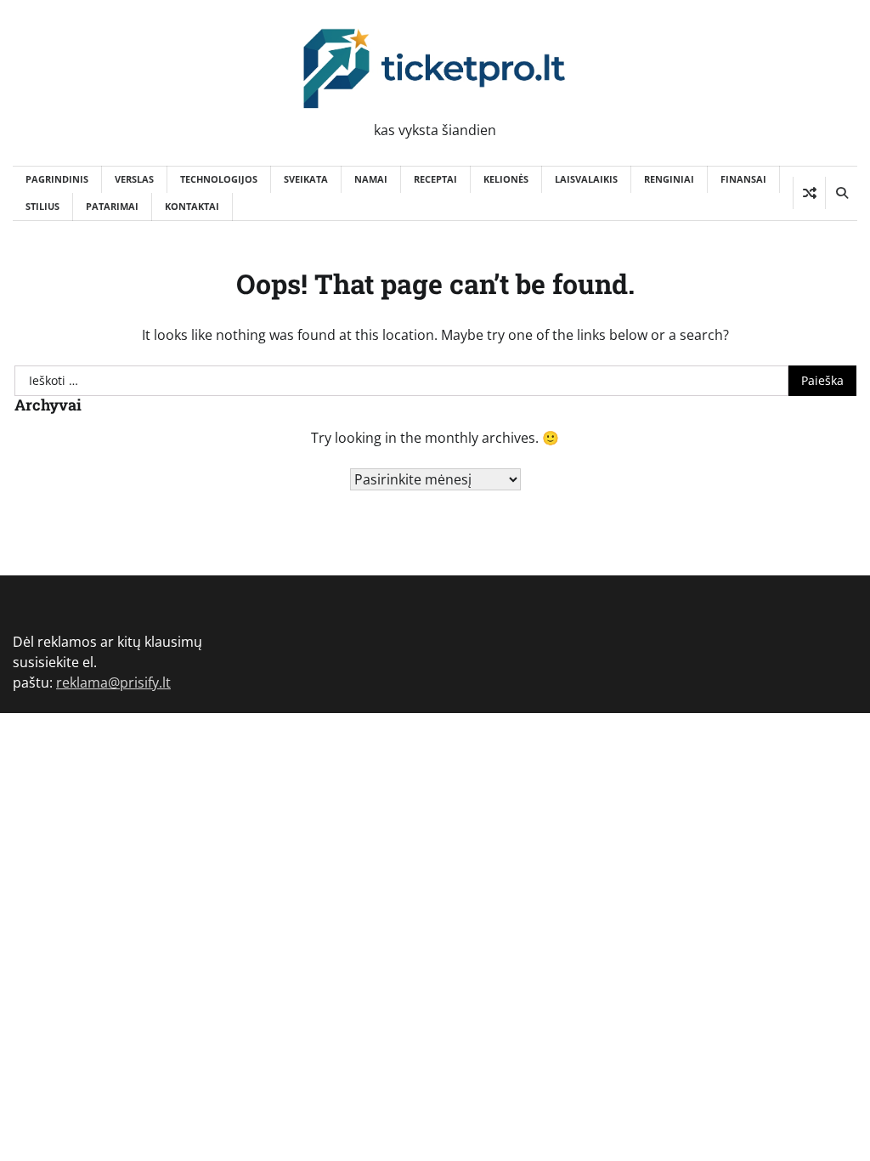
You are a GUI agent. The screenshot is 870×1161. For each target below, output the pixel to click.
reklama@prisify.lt (113, 682)
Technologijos (218, 179)
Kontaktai (192, 206)
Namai (370, 179)
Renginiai (669, 179)
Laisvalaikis (586, 179)
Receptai (435, 179)
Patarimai (112, 206)
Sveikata (306, 179)
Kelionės (505, 179)
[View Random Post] (809, 193)
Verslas (134, 179)
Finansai (743, 179)
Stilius (42, 206)
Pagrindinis (56, 179)
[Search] (841, 193)
